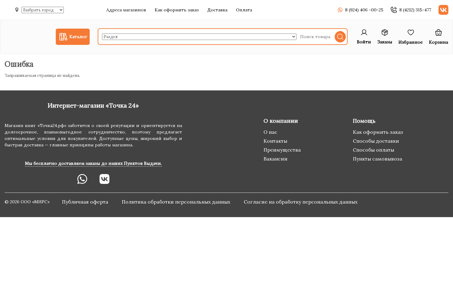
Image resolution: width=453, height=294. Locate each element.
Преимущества (282, 150)
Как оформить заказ (177, 10)
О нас (270, 132)
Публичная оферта (85, 202)
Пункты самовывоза (377, 159)
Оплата (244, 10)
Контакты (275, 141)
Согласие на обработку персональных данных (300, 202)
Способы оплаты (373, 150)
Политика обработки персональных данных (176, 202)
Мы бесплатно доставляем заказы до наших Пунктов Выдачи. (93, 163)
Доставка (217, 10)
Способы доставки (376, 141)
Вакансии (275, 159)
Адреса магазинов (126, 10)
